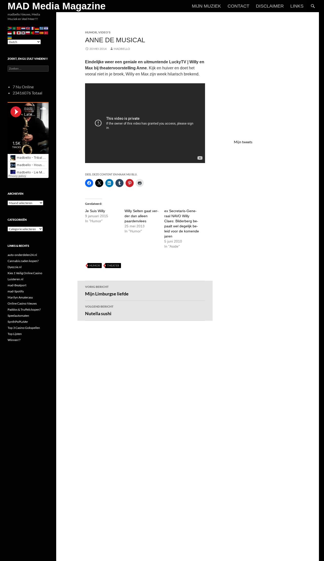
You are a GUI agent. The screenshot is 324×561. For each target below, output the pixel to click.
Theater (113, 265)
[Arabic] (14, 28)
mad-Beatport (17, 285)
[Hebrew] (46, 28)
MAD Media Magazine (57, 6)
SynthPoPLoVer (18, 322)
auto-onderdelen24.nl (22, 255)
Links (296, 6)
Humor (91, 32)
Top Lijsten (15, 334)
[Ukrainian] (10, 37)
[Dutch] (23, 28)
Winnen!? (14, 340)
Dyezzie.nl (15, 267)
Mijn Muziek (206, 6)
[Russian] (37, 32)
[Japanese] (19, 32)
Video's (104, 32)
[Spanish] (41, 32)
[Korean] (23, 32)
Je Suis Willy (95, 211)
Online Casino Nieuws (22, 303)
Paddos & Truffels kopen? (24, 309)
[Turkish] (46, 32)
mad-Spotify (16, 291)
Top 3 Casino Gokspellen (24, 328)
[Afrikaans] (10, 28)
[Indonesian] (10, 32)
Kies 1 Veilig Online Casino (25, 273)
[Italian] (14, 32)
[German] (37, 28)
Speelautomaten (18, 315)
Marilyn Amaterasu (20, 297)
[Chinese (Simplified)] (19, 28)
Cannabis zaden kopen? (23, 261)
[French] (32, 28)
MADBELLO (122, 49)
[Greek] (41, 28)
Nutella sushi (99, 310)
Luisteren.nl (15, 279)
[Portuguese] (32, 32)
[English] (28, 28)
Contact (238, 6)
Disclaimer (270, 6)
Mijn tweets (243, 142)
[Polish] (28, 32)
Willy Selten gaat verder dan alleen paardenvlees (141, 216)
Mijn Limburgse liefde (107, 290)
